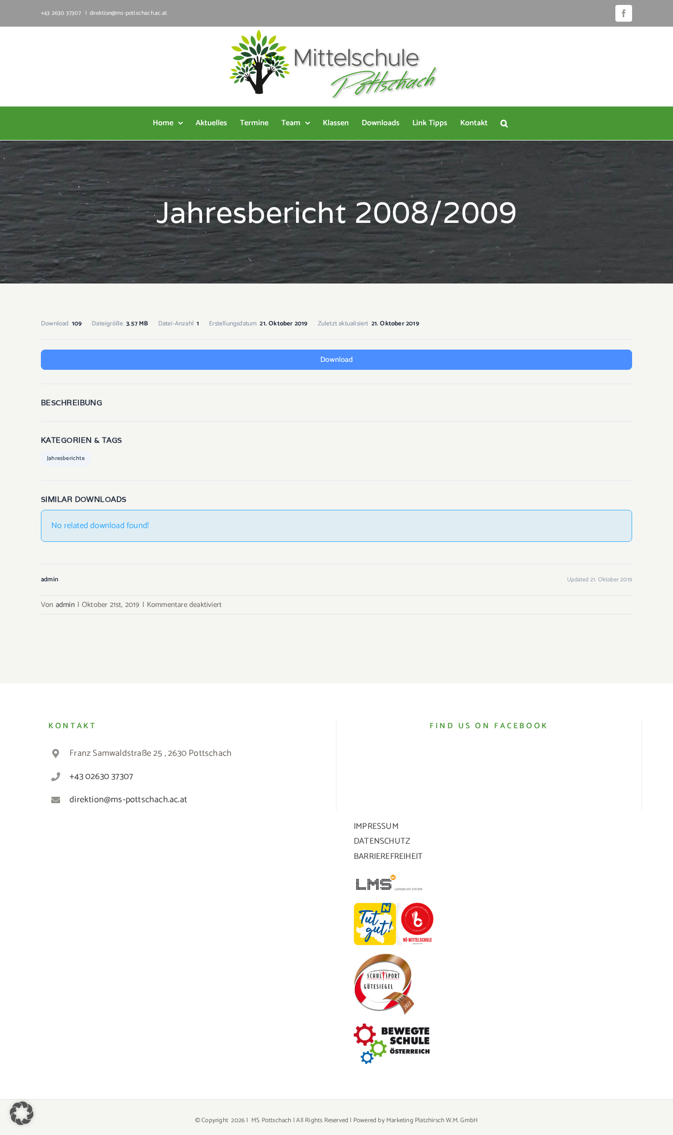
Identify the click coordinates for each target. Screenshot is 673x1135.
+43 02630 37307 (101, 776)
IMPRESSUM (376, 826)
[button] (504, 123)
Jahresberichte (66, 458)
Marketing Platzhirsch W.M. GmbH (432, 1120)
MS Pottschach (271, 1120)
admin (65, 605)
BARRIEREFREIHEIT (388, 856)
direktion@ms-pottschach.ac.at (128, 13)
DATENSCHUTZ (382, 841)
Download (336, 360)
